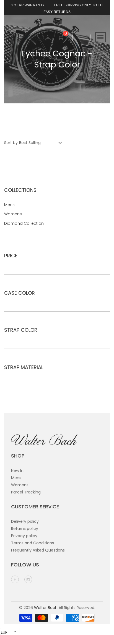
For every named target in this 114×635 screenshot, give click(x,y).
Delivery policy (25, 521)
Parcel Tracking (26, 492)
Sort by (11, 142)
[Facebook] (15, 579)
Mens (9, 204)
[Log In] (48, 38)
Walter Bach (46, 607)
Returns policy (24, 528)
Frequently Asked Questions (38, 550)
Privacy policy (24, 536)
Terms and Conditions (32, 543)
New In (17, 470)
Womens (13, 214)
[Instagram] (28, 579)
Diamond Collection (24, 223)
